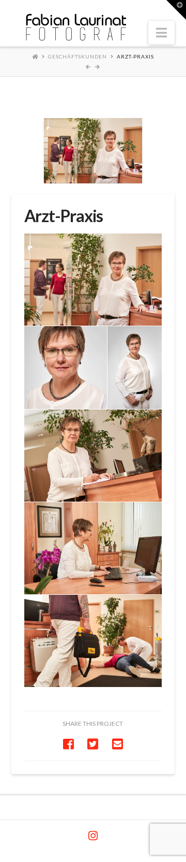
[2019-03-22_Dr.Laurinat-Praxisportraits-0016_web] (134, 367)
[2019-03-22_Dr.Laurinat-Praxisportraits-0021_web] (93, 279)
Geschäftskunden (77, 56)
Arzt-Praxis (135, 56)
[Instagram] (93, 835)
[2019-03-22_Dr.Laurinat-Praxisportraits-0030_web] (93, 456)
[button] (161, 33)
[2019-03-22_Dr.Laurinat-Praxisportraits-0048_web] (93, 641)
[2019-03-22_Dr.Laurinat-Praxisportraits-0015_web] (65, 367)
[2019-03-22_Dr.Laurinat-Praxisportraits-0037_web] (93, 548)
